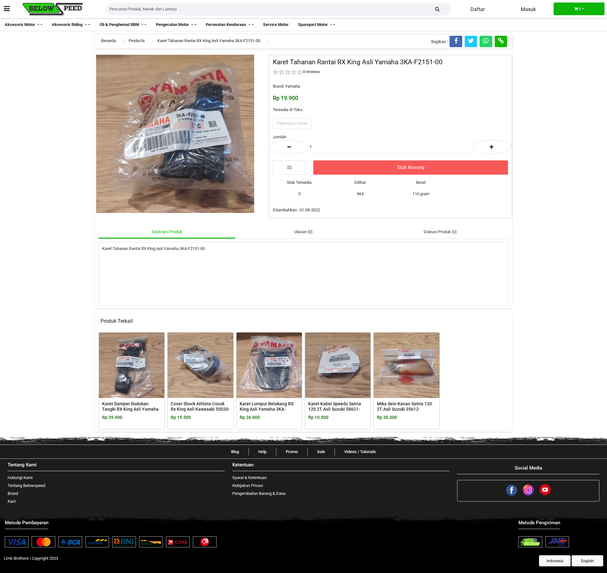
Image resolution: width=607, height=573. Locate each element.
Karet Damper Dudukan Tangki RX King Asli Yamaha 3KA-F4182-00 (130, 409)
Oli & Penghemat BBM (120, 24)
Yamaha (292, 86)
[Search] (437, 9)
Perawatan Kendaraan (227, 24)
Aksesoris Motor (21, 24)
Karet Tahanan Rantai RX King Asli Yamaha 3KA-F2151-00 (208, 40)
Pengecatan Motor (173, 24)
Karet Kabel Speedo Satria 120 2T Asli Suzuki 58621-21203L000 (334, 409)
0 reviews (311, 71)
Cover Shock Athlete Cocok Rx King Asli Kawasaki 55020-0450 (200, 409)
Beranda (108, 40)
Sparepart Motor (314, 24)
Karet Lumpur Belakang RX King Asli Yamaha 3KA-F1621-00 (267, 409)
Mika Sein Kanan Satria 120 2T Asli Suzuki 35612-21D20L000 (404, 409)
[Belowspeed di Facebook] (512, 494)
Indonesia (555, 561)
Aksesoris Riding (68, 24)
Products (137, 40)
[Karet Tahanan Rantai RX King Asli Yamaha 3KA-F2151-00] (175, 133)
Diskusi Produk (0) (440, 231)
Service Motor (276, 24)
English (587, 561)
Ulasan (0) (303, 231)
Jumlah (279, 136)
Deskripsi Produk (167, 231)
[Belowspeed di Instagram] (528, 494)
